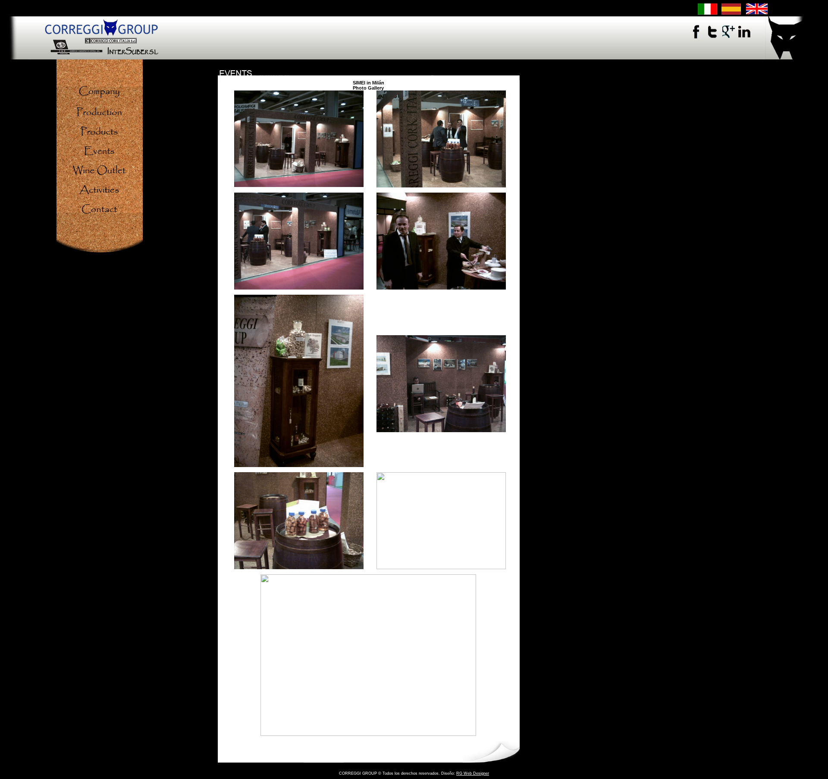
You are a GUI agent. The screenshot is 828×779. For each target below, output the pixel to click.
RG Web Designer (472, 773)
